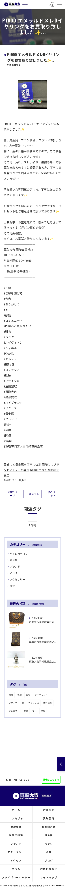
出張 (28, 694)
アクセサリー (17, 579)
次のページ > (53, 493)
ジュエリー (14, 710)
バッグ (14, 573)
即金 (26, 710)
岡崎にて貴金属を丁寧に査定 (22, 464)
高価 (43, 710)
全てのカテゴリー (20, 553)
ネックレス (33, 702)
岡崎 (11, 694)
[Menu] (59, 4)
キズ (34, 710)
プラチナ (13, 702)
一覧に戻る (32, 494)
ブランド (16, 480)
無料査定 (47, 702)
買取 (19, 694)
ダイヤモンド (41, 694)
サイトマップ (48, 877)
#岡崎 (32, 525)
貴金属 (7, 480)
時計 (24, 480)
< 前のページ (12, 493)
